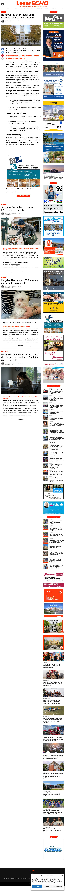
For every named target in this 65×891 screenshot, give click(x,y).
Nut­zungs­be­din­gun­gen (24, 878)
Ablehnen (47, 886)
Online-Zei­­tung (14, 8)
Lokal (21, 8)
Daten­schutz (13, 878)
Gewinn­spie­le (54, 8)
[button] (62, 875)
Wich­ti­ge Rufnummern (36, 8)
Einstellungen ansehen (57, 886)
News (7, 8)
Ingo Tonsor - (10, 21)
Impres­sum (6, 878)
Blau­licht (26, 8)
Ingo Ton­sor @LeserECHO (13, 52)
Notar (18, 192)
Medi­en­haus (46, 8)
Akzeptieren (36, 886)
